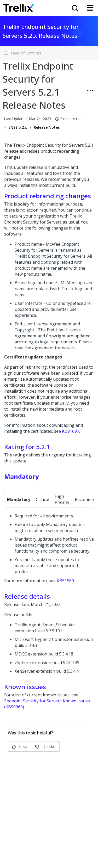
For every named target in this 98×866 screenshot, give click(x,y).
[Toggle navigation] (90, 8)
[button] (49, 53)
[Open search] (74, 8)
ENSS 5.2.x (17, 127)
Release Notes (47, 127)
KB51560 (65, 581)
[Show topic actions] (90, 90)
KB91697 (70, 431)
